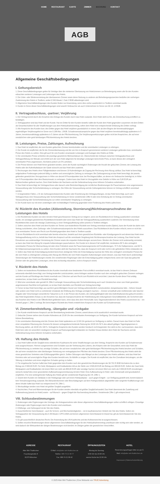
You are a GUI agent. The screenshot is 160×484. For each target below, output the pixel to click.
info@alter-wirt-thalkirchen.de (67, 450)
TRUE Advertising (100, 480)
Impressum (121, 460)
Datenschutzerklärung (134, 460)
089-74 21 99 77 (67, 454)
